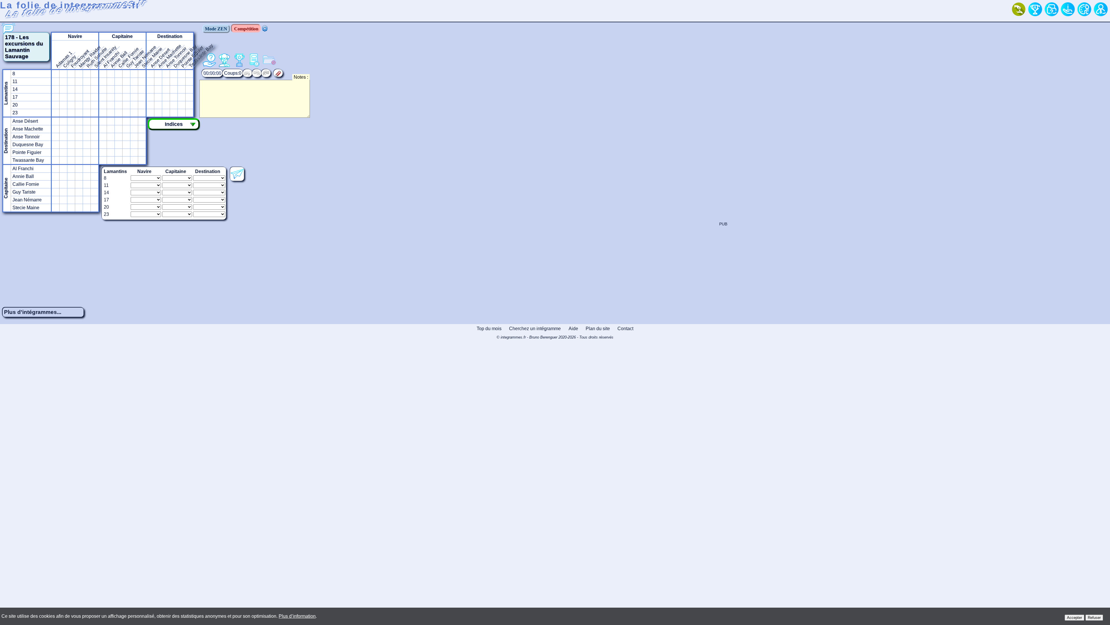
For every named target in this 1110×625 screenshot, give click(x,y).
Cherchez (535, 328)
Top (489, 328)
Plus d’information (297, 616)
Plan (598, 328)
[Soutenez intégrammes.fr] (1019, 9)
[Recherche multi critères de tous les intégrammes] (1052, 9)
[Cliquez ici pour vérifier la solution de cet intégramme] (237, 174)
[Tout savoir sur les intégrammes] (1068, 9)
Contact (625, 328)
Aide (573, 328)
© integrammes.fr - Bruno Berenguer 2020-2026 (555, 337)
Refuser (1094, 617)
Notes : (301, 77)
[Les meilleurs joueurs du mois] (1035, 9)
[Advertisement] (555, 262)
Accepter (1074, 617)
